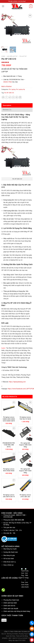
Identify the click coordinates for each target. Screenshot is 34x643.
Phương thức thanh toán (11, 600)
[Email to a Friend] (13, 97)
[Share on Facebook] (6, 97)
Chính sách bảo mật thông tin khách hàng (16, 611)
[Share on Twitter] (10, 97)
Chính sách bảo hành (10, 603)
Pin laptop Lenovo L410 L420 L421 (25, 496)
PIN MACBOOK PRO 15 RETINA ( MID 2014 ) (9, 445)
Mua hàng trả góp (9, 555)
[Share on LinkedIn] (20, 97)
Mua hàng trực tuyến (10, 549)
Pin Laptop (23, 56)
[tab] (17, 105)
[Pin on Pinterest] (16, 97)
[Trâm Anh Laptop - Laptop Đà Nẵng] (17, 6)
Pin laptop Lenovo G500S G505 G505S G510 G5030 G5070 (9, 419)
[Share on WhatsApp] (3, 97)
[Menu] (3, 6)
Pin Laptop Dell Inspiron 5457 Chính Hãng (25, 471)
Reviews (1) (7, 110)
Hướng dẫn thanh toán (10, 552)
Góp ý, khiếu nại (8, 565)
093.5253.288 (19, 520)
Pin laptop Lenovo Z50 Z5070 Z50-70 (9, 496)
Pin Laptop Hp (20, 89)
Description (7, 105)
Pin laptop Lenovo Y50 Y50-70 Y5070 (25, 418)
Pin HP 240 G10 (9, 93)
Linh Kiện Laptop (12, 56)
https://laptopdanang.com (17, 382)
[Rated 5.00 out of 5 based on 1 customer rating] (17, 62)
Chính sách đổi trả (9, 606)
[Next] (29, 29)
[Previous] (4, 29)
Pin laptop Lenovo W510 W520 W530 (8, 470)
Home (3, 56)
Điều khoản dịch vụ (9, 562)
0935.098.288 (7, 517)
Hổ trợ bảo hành (8, 558)
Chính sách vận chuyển (10, 608)
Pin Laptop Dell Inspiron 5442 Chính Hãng (25, 445)
